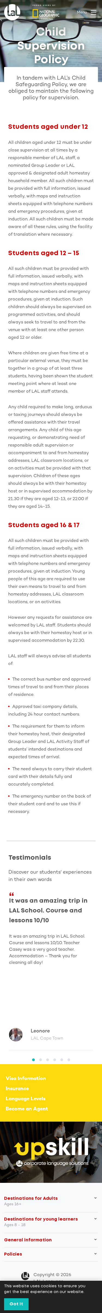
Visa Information (26, 1078)
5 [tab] (61, 1059)
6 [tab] (68, 1059)
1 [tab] (33, 1059)
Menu (82, 12)
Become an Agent (27, 1109)
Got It (16, 1304)
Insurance (17, 1089)
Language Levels (25, 1099)
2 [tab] (40, 1059)
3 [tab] (47, 1059)
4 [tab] (54, 1059)
